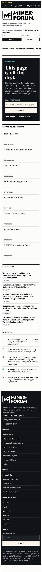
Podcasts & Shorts (9, 460)
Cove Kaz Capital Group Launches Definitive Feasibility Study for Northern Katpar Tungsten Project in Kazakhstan (22, 360)
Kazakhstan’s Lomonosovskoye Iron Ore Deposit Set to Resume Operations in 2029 (19, 308)
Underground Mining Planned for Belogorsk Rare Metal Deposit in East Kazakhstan (16, 275)
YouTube (5, 515)
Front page (10, 117)
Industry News (8, 49)
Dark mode (6, 32)
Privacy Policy (7, 475)
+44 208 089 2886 (9, 424)
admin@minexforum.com (11, 420)
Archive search (24, 117)
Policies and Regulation (25, 49)
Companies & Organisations (12, 443)
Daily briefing (28, 30)
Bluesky (5, 507)
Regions (5, 464)
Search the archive (12, 100)
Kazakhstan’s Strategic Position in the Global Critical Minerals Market (18, 286)
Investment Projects (9, 456)
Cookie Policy (7, 483)
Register (30, 39)
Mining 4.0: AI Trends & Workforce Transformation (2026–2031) (22, 370)
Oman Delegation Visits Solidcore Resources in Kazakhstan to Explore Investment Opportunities (18, 296)
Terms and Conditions (10, 479)
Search (36, 30)
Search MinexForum (8, 533)
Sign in (11, 39)
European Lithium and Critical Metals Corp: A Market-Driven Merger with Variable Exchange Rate (18, 319)
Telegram (5, 520)
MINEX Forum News (9, 447)
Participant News (8, 451)
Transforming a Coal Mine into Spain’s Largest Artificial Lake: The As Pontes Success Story (23, 341)
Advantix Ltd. (26, 551)
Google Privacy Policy (10, 492)
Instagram (6, 524)
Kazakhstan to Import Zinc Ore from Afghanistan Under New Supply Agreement (23, 379)
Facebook (6, 511)
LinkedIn (5, 503)
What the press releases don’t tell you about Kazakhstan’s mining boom (23, 350)
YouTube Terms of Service (12, 488)
